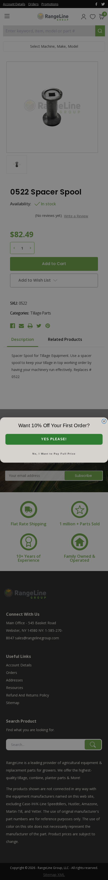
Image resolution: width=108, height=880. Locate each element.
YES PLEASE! (54, 439)
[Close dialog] (104, 421)
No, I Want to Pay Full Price (54, 453)
